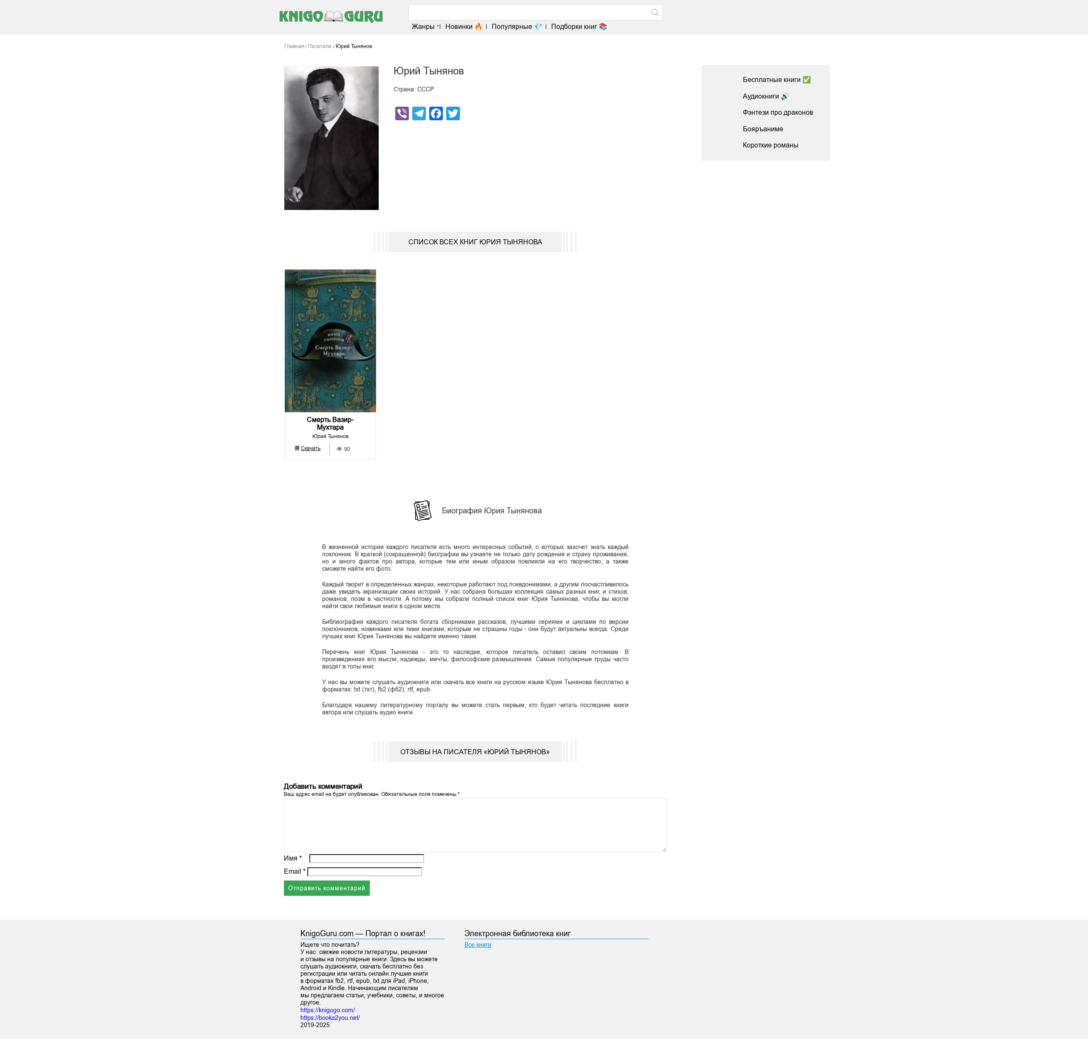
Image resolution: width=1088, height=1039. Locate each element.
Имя (293, 858)
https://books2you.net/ (330, 1017)
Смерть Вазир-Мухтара (330, 423)
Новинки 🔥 (464, 26)
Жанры (423, 26)
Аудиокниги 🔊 (766, 96)
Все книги (478, 944)
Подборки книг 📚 (579, 26)
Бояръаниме (763, 129)
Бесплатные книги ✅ (777, 79)
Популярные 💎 (517, 26)
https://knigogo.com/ (327, 1010)
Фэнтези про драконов (778, 112)
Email (295, 871)
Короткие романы (771, 145)
